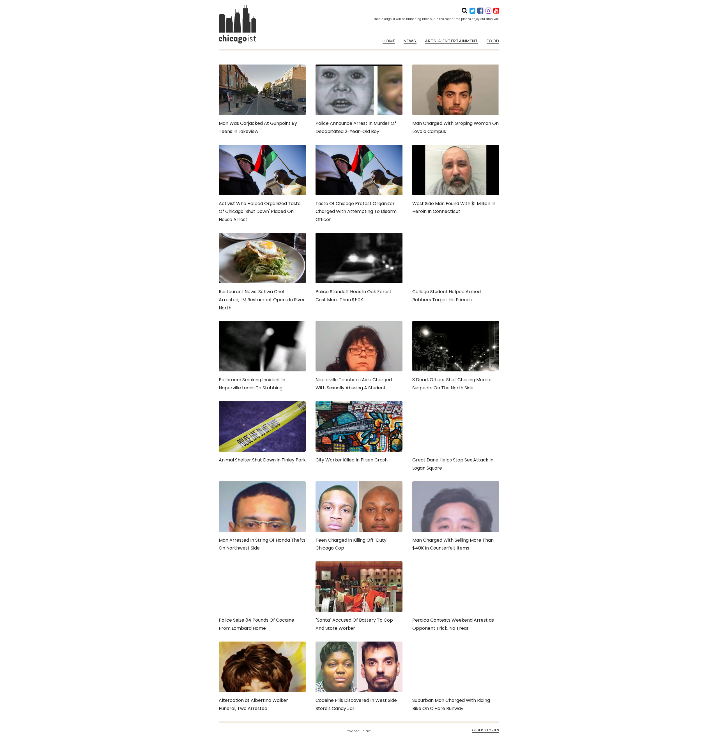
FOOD (493, 41)
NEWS (410, 41)
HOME (389, 41)
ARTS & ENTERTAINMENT (451, 41)
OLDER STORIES (485, 730)
